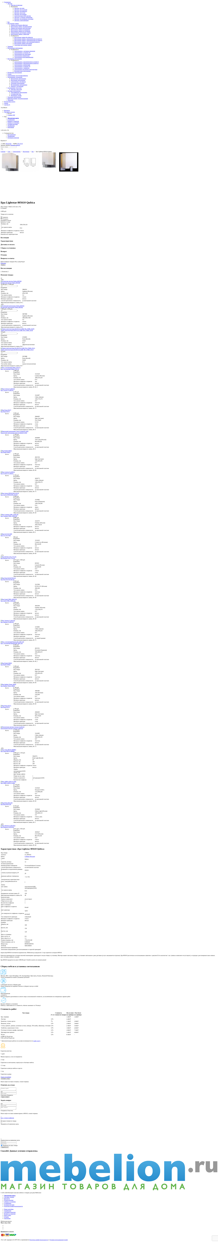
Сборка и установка (13, 122)
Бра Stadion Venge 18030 (8, 686)
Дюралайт (10, 100)
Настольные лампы (13, 23)
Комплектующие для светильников (17, 98)
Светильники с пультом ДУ (22, 52)
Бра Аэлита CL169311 (7, 473)
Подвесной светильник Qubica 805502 (12, 307)
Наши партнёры (8, 1209)
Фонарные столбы (16, 95)
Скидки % (7, 104)
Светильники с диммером (21, 68)
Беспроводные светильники (22, 71)
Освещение (7, 2)
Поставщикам (11, 134)
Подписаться (4, 1147)
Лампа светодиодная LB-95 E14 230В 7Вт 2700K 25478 (17, 330)
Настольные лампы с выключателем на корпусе (28, 39)
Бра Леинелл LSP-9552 (7, 827)
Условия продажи (12, 124)
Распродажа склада (9, 101)
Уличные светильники (14, 91)
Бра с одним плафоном (7, 1118)
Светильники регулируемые (22, 54)
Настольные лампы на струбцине (20, 31)
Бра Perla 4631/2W (6, 804)
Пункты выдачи (8, 1200)
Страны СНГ (11, 115)
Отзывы (6, 1217)
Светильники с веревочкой (22, 65)
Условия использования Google (59, 1240)
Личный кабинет (15, 145)
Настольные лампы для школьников (21, 26)
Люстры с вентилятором (21, 20)
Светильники (17, 151)
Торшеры (10, 46)
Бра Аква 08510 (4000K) (8, 751)
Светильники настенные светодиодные (25, 69)
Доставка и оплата (9, 112)
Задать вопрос (5, 1097)
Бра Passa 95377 (5, 411)
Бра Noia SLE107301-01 (7, 579)
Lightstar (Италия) (30, 856)
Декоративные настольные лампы (21, 32)
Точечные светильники (17, 83)
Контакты (7, 110)
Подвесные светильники (14, 72)
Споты (9, 74)
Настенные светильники (14, 58)
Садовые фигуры (16, 94)
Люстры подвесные (16, 5)
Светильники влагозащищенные (23, 57)
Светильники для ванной (14, 77)
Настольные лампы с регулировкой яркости (27, 42)
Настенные (26, 151)
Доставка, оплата (9, 1197)
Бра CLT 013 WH (6, 535)
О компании (11, 119)
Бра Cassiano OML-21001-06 (9, 516)
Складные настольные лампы (23, 45)
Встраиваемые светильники (19, 85)
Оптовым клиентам (13, 137)
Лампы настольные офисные (19, 25)
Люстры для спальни (20, 14)
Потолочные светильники (15, 48)
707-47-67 (20, 143)
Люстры (9, 3)
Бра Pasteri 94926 (5, 664)
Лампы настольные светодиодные (21, 28)
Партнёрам (10, 127)
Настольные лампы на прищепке (20, 29)
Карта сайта (7, 1215)
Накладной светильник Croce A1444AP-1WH (14, 433)
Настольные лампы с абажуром (20, 34)
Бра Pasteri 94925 (5, 452)
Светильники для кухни (14, 88)
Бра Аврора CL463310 (7, 622)
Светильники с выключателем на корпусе (26, 63)
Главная (3, 151)
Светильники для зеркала (18, 81)
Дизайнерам (11, 126)
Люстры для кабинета (20, 11)
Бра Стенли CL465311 (7, 390)
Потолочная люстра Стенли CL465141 (12, 728)
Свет (9, 151)
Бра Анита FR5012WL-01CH (9, 495)
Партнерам (7, 1218)
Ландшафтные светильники (19, 92)
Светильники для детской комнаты (17, 75)
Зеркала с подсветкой (17, 86)
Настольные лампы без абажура (23, 37)
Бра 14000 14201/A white (8, 783)
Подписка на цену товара (10, 1145)
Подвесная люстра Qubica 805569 (10, 283)
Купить (3, 265)
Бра (8, 22)
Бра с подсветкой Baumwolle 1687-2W (12, 643)
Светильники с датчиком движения (24, 51)
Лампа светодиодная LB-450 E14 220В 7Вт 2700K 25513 (17, 349)
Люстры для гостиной (20, 9)
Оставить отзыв (5, 1078)
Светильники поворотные (22, 55)
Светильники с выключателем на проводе (26, 62)
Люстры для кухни (19, 13)
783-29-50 (8, 143)
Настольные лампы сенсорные (23, 43)
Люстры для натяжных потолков (23, 19)
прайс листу (36, 1041)
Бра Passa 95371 (5, 707)
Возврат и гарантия (13, 121)
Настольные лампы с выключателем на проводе (28, 40)
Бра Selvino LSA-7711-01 (8, 558)
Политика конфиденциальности (13, 1206)
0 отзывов (3, 208)
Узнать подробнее (6, 1077)
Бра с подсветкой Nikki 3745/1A (10, 369)
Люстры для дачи (19, 8)
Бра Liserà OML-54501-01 (8, 601)
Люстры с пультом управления (23, 17)
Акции (6, 103)
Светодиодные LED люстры (22, 16)
